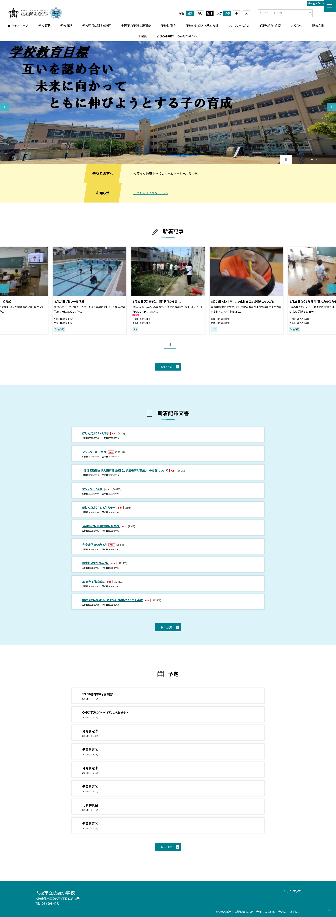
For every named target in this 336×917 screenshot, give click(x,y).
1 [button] (312, 159)
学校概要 (44, 25)
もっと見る (166, 366)
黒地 (209, 13)
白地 (199, 13)
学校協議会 (168, 25)
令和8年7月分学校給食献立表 (101, 526)
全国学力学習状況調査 (136, 25)
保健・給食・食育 (270, 25)
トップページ (20, 25)
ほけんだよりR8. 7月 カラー (99, 507)
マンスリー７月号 (92, 489)
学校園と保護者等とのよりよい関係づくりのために (112, 600)
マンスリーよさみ (239, 25)
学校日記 (66, 25)
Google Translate (318, 3)
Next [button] (331, 107)
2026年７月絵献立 (93, 581)
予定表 (142, 36)
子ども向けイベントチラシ (150, 193)
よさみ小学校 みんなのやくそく (177, 36)
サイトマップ (293, 891)
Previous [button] (4, 107)
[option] (168, 102)
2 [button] (316, 159)
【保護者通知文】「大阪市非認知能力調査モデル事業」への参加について (125, 470)
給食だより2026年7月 (95, 563)
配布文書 (318, 25)
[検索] (309, 12)
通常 (190, 13)
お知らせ (296, 25)
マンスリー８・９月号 (94, 452)
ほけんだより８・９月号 (96, 433)
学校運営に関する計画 (96, 25)
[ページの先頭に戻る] (329, 910)
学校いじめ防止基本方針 (202, 25)
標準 (227, 13)
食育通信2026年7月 (95, 544)
